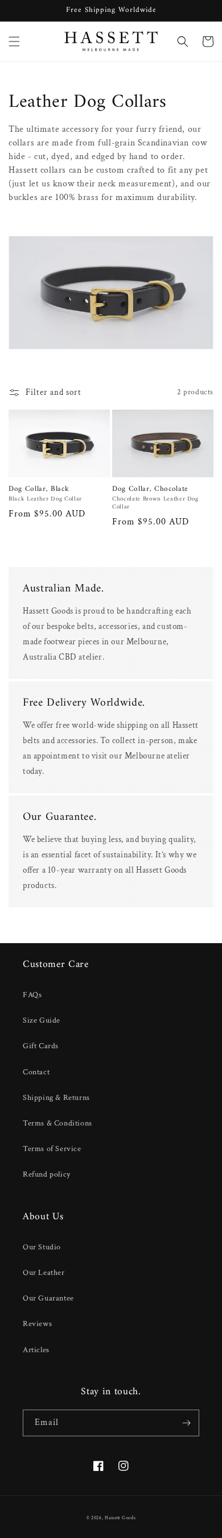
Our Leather (44, 1273)
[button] (14, 41)
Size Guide (41, 1020)
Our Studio (42, 1247)
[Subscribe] (186, 1423)
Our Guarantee (48, 1298)
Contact (36, 1072)
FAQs (32, 995)
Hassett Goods (120, 1518)
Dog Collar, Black (39, 489)
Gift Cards (41, 1046)
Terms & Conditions (57, 1123)
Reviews (37, 1324)
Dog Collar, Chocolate (150, 489)
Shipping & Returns (56, 1098)
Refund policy (47, 1174)
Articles (36, 1350)
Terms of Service (52, 1149)
